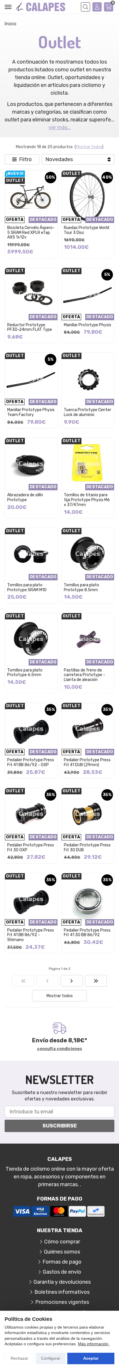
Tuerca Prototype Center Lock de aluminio (87, 412)
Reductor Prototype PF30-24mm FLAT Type (29, 327)
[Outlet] (23, 981)
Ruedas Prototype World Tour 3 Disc (86, 230)
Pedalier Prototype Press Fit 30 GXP (30, 847)
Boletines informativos (62, 1292)
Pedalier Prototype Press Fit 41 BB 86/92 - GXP (30, 762)
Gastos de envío (62, 1272)
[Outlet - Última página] (72, 981)
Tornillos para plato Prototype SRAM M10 (27, 587)
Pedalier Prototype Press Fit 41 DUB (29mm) (87, 762)
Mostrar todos (89, 146)
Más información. (93, 1344)
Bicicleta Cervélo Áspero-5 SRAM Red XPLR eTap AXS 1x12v (31, 232)
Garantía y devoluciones (62, 1282)
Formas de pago (61, 1262)
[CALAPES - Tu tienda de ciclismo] (40, 7)
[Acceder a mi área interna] (97, 7)
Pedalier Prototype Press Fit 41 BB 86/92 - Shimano (30, 935)
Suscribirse (59, 1126)
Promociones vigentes (62, 1302)
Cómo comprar (62, 1242)
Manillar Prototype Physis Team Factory (31, 412)
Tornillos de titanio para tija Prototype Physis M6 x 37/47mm (87, 500)
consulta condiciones (59, 1049)
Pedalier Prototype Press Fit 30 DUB (87, 847)
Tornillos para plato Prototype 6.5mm (24, 673)
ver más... (60, 127)
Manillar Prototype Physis (87, 325)
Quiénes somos (62, 1252)
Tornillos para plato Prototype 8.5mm (81, 587)
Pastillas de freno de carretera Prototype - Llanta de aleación (84, 675)
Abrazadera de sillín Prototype (25, 497)
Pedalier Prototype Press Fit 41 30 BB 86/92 (87, 933)
